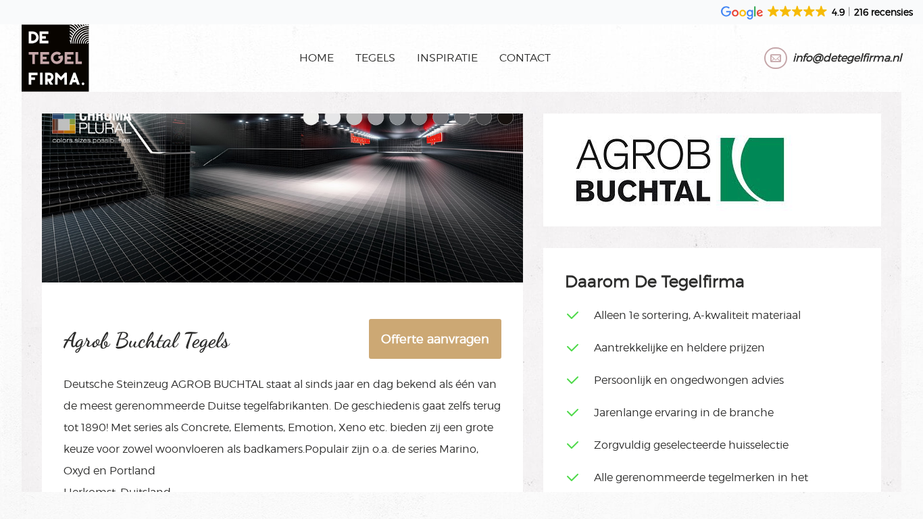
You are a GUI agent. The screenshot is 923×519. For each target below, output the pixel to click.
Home (316, 57)
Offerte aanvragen (435, 339)
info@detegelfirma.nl (847, 57)
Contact (525, 57)
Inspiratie (447, 57)
